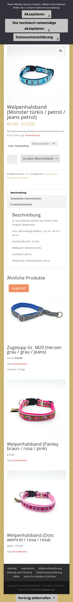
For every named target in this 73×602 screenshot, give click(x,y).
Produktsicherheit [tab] (21, 204)
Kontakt (12, 568)
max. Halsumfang (18, 145)
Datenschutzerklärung (49, 572)
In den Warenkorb (38, 158)
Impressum (27, 568)
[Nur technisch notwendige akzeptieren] (68, 22)
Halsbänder (51, 173)
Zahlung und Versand (19, 572)
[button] (61, 51)
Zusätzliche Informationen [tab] (26, 198)
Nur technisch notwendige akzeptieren (34, 26)
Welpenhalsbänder (18, 177)
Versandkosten (32, 135)
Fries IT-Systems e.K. (43, 589)
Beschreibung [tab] (18, 192)
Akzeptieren (34, 14)
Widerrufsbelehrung (50, 568)
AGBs (16, 576)
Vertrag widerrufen (34, 598)
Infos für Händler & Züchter (40, 576)
